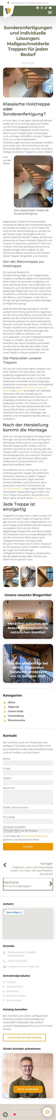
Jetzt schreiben (28, 1089)
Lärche (19, 390)
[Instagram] (41, 7)
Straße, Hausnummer (16, 807)
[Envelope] (50, 7)
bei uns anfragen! (43, 498)
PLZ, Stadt (9, 817)
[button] (50, 12)
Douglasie (40, 387)
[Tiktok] (46, 7)
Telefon (7, 778)
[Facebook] (37, 7)
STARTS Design (39, 1114)
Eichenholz (28, 387)
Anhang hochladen (14, 827)
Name (6, 758)
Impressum (20, 1111)
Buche (6, 390)
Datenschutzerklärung (34, 836)
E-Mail (6, 768)
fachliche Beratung (13, 488)
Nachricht (9, 788)
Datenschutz (35, 1111)
